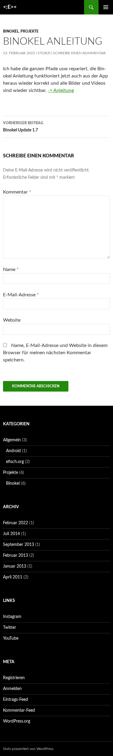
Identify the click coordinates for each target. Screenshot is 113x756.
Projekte (29, 31)
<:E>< (10, 7)
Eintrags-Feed (15, 700)
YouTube (10, 638)
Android (13, 451)
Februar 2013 (15, 555)
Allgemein (12, 440)
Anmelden (12, 689)
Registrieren (14, 678)
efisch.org (15, 462)
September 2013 (18, 545)
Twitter (9, 627)
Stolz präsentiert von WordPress (28, 749)
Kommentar (17, 192)
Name (11, 269)
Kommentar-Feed (19, 710)
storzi (44, 53)
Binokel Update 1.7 (23, 126)
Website (11, 320)
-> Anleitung (61, 90)
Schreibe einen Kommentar (79, 53)
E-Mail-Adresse (21, 294)
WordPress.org (16, 721)
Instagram (12, 617)
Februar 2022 (15, 523)
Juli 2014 (11, 534)
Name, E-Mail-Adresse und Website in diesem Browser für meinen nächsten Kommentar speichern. (55, 352)
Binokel (11, 31)
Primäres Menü (106, 7)
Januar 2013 (14, 566)
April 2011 (12, 577)
